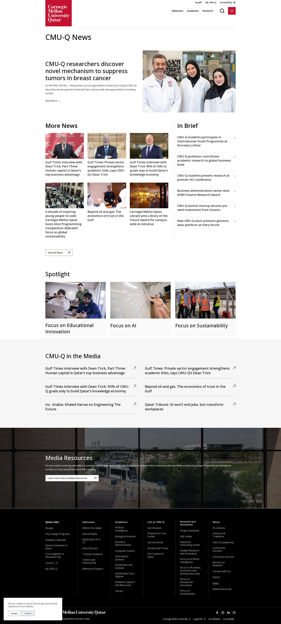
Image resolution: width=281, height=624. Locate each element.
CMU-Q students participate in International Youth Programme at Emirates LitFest (202, 141)
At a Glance (219, 528)
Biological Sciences (125, 536)
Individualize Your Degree (124, 575)
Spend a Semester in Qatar (56, 547)
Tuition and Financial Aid (89, 561)
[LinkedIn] (228, 612)
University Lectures (223, 556)
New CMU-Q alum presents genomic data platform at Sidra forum (203, 223)
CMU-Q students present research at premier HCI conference (203, 178)
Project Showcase (189, 530)
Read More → (52, 100)
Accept (14, 613)
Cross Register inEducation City (54, 555)
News (216, 583)
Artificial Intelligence (121, 529)
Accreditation (214, 619)
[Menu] (232, 11)
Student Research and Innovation (189, 552)
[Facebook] (217, 612)
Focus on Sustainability (201, 325)
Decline (28, 613)
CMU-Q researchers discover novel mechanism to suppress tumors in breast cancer (86, 71)
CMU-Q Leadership (223, 542)
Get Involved (154, 528)
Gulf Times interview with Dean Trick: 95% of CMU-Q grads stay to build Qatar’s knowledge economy (149, 168)
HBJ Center (186, 536)
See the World (155, 542)
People (49, 528)
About (216, 522)
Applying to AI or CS (91, 541)
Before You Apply (92, 528)
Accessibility (226, 2)
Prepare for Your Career (157, 535)
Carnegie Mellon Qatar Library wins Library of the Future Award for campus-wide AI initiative (149, 218)
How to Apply (89, 533)
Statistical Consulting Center (190, 544)
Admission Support (92, 568)
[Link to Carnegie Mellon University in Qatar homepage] (58, 13)
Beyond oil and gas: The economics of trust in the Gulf (106, 216)
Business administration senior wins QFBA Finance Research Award (203, 193)
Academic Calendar (55, 540)
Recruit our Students (219, 564)
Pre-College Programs (57, 534)
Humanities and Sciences (123, 566)
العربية (198, 2)
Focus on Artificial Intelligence (189, 561)
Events (216, 577)
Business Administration (123, 544)
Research (208, 10)
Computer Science (125, 551)
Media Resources (222, 589)
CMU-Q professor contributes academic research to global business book (204, 160)
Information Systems (121, 558)
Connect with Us (222, 571)
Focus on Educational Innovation (69, 328)
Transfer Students (92, 554)
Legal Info (198, 619)
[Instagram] (222, 612)
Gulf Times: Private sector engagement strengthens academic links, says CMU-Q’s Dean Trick (106, 168)
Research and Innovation (188, 523)
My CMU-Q (210, 2)
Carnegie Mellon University (175, 619)
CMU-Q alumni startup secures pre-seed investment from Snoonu (202, 208)
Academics (193, 10)
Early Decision (90, 548)
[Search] (222, 10)
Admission (177, 10)
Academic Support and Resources (125, 584)
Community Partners (219, 549)
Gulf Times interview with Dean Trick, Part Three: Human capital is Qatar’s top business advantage (63, 168)
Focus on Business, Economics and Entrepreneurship (190, 570)
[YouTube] (234, 612)
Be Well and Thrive (158, 548)
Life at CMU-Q (156, 522)
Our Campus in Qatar (156, 555)
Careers (50, 563)
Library (119, 591)
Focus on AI (123, 325)
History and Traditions (219, 535)
